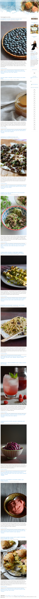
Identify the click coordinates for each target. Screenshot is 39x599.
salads (4, 357)
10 (17, 595)
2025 (34, 89)
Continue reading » (4, 68)
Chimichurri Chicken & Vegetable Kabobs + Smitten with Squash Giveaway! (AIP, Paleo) (12, 253)
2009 (34, 122)
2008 (34, 124)
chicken (15, 588)
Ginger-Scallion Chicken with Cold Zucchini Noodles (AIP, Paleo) (13, 193)
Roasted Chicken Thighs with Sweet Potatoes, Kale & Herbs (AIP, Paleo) (13, 538)
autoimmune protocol (10, 129)
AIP (5, 129)
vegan (12, 72)
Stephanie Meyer (7, 79)
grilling (17, 298)
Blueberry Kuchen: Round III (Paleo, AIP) (11, 19)
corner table (3, 186)
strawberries (11, 531)
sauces (8, 131)
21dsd (6, 185)
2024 (34, 91)
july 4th (24, 414)
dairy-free (20, 129)
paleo (7, 72)
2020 (34, 98)
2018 (34, 102)
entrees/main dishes (12, 186)
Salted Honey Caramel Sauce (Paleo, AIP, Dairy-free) (13, 78)
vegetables (14, 357)
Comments (2, 73)
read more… (32, 66)
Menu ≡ (37, 0)
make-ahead (22, 130)
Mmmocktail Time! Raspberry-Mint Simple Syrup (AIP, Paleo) (13, 363)
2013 (34, 113)
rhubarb (7, 531)
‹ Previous (8, 595)
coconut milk (16, 129)
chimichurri (24, 185)
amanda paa (11, 243)
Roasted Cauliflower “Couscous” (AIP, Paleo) (13, 305)
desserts (24, 129)
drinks (23, 413)
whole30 (10, 187)
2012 (34, 115)
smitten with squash (14, 245)
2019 (34, 100)
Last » (23, 595)
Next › (21, 595)
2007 (34, 126)
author (35, 52)
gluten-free (13, 130)
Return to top (3, 597)
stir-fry (19, 245)
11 (19, 595)
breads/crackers (19, 185)
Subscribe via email (33, 596)
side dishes (8, 357)
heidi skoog (20, 472)
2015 (34, 109)
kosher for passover (22, 244)
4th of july (6, 413)
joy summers (20, 414)
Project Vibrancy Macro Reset (34, 56)
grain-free (17, 130)
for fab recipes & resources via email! (34, 77)
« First (6, 595)
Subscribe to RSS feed (26, 596)
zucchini (2, 246)
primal (10, 72)
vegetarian (15, 72)
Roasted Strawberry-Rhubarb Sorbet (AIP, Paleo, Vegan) (12, 480)
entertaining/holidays (7, 130)
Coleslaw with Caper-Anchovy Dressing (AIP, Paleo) (13, 422)
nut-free (4, 72)
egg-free (2, 130)
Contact (22, 596)
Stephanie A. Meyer (17, 596)
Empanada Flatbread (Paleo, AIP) (9, 137)
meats (25, 186)
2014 (34, 111)
